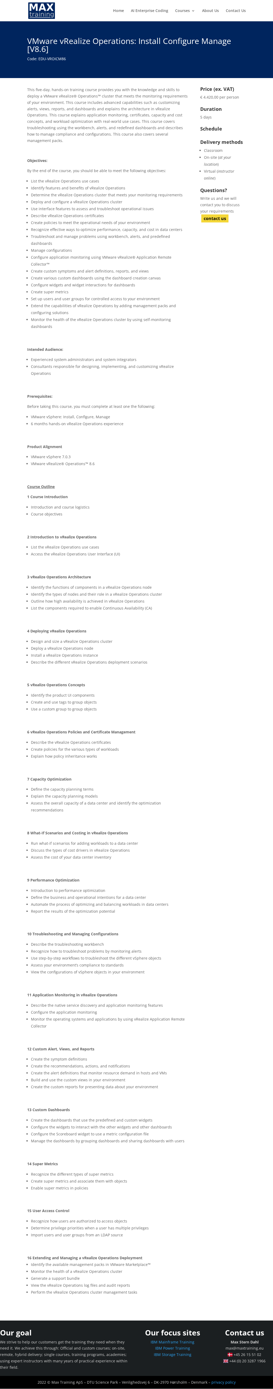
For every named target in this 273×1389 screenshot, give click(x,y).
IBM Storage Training (172, 1354)
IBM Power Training (172, 1348)
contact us (215, 218)
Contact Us (236, 11)
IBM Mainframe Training (172, 1342)
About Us (210, 11)
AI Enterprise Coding (149, 11)
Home (118, 11)
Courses (182, 11)
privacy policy (223, 1382)
